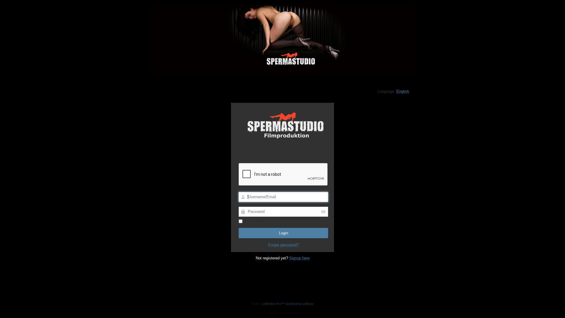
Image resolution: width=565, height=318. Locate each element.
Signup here (299, 258)
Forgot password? (283, 245)
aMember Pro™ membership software (288, 303)
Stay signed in (255, 221)
